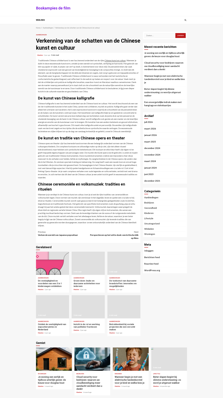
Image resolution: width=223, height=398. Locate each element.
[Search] (185, 20)
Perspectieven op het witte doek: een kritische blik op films (114, 235)
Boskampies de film (53, 8)
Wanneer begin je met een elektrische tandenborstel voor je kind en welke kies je (164, 79)
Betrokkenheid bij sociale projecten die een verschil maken (123, 306)
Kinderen (149, 213)
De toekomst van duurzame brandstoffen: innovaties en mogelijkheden (123, 263)
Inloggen (148, 250)
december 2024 (152, 148)
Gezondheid (150, 208)
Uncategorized (152, 223)
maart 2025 (150, 141)
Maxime (40, 55)
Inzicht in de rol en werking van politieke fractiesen (88, 306)
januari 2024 (150, 167)
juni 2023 (148, 174)
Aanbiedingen (41, 34)
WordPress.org (152, 270)
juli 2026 (148, 122)
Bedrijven (149, 202)
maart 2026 (150, 128)
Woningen (149, 234)
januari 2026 (150, 135)
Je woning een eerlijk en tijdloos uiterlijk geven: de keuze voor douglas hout (164, 55)
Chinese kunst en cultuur (115, 60)
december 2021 (152, 180)
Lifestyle (148, 218)
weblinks (40, 20)
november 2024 (152, 154)
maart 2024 (150, 161)
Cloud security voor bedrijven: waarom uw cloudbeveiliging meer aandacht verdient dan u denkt (163, 66)
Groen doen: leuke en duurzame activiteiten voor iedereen (88, 263)
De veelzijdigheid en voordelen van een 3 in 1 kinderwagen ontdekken (52, 263)
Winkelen (149, 228)
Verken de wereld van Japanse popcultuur (58, 233)
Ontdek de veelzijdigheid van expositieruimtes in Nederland (52, 306)
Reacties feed (151, 263)
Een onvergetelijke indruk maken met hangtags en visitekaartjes (163, 104)
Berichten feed (152, 257)
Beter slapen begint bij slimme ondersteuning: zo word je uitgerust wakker (162, 92)
